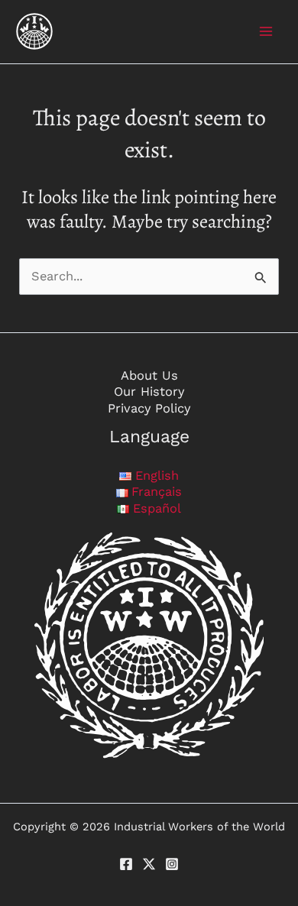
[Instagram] (172, 864)
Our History (149, 391)
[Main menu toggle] (265, 32)
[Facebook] (126, 864)
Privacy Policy (149, 408)
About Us (149, 375)
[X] (149, 864)
